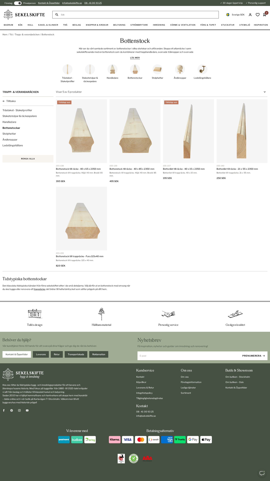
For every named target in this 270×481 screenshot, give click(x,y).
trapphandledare (148, 52)
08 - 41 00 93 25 (93, 3)
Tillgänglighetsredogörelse (149, 398)
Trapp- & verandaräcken (27, 34)
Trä (11, 34)
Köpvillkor (141, 382)
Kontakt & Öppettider (49, 3)
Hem (4, 34)
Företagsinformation (191, 382)
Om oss (184, 376)
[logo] (24, 15)
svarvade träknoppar (168, 52)
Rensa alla (28, 159)
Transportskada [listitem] (76, 354)
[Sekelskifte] (45, 374)
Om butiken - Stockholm (237, 376)
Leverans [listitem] (41, 354)
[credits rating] (147, 458)
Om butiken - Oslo (234, 382)
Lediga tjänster (188, 387)
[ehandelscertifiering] (134, 459)
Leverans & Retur (145, 387)
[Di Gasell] (121, 459)
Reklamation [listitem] (98, 354)
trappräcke (39, 289)
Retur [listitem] (57, 354)
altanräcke (179, 48)
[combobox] (138, 14)
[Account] (250, 15)
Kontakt (140, 376)
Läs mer (135, 58)
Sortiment (186, 393)
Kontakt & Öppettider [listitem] (17, 354)
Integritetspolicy (144, 393)
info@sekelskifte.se (72, 3)
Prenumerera (252, 355)
